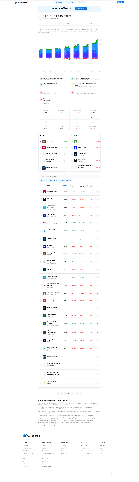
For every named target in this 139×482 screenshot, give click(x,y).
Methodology (64, 453)
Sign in (114, 2)
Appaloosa (45, 463)
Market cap (54, 18)
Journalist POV (89, 23)
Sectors (25, 461)
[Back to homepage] (21, 2)
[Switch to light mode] (113, 474)
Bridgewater (45, 458)
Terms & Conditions (86, 445)
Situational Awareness (48, 453)
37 (77, 393)
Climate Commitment (86, 453)
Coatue (44, 456)
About (101, 448)
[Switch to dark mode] (115, 474)
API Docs (63, 445)
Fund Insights (58, 2)
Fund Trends (68, 23)
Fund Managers (27, 448)
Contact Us (102, 445)
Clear (74, 180)
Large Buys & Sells (28, 453)
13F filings (53, 425)
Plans (62, 448)
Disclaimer (83, 450)
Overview (48, 23)
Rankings (25, 466)
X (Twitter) (102, 450)
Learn (62, 450)
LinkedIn (102, 453)
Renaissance (45, 450)
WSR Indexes (70, 2)
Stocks (25, 456)
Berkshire (44, 461)
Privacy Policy (84, 448)
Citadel (44, 448)
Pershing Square (46, 466)
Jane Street (45, 445)
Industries (25, 463)
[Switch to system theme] (111, 474)
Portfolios (25, 445)
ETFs (24, 458)
